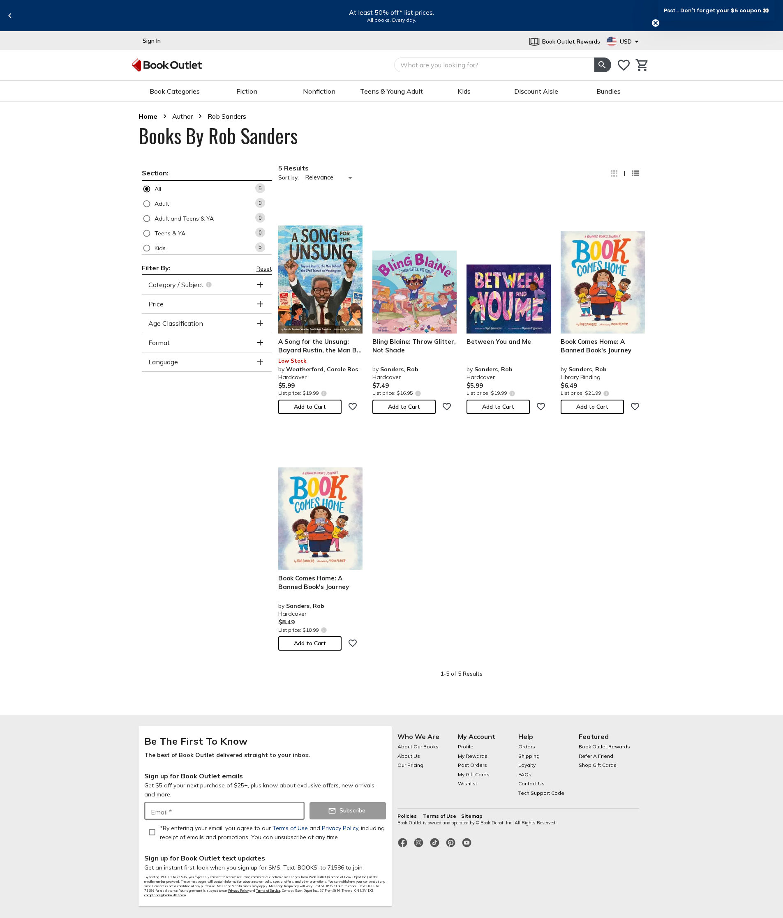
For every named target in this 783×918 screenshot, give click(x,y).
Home (148, 116)
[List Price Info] (324, 393)
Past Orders (472, 765)
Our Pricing (410, 765)
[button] (207, 189)
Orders (526, 746)
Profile (465, 746)
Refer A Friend (596, 756)
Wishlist (467, 783)
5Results (293, 168)
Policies (407, 816)
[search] (602, 65)
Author (182, 116)
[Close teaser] (655, 23)
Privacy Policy (238, 890)
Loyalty (527, 765)
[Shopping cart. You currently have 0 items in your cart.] (642, 65)
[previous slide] (10, 15)
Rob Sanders (227, 116)
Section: (155, 173)
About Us (408, 756)
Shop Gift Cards (598, 765)
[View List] (635, 173)
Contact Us (531, 783)
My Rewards (472, 756)
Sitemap (472, 816)
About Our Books (418, 746)
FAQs (524, 774)
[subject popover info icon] (209, 284)
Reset (264, 268)
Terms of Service (268, 890)
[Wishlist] (623, 65)
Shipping (529, 756)
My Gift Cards (474, 774)
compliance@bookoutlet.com (165, 895)
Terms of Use (439, 816)
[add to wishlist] (353, 406)
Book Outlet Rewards (604, 746)
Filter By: (156, 268)
